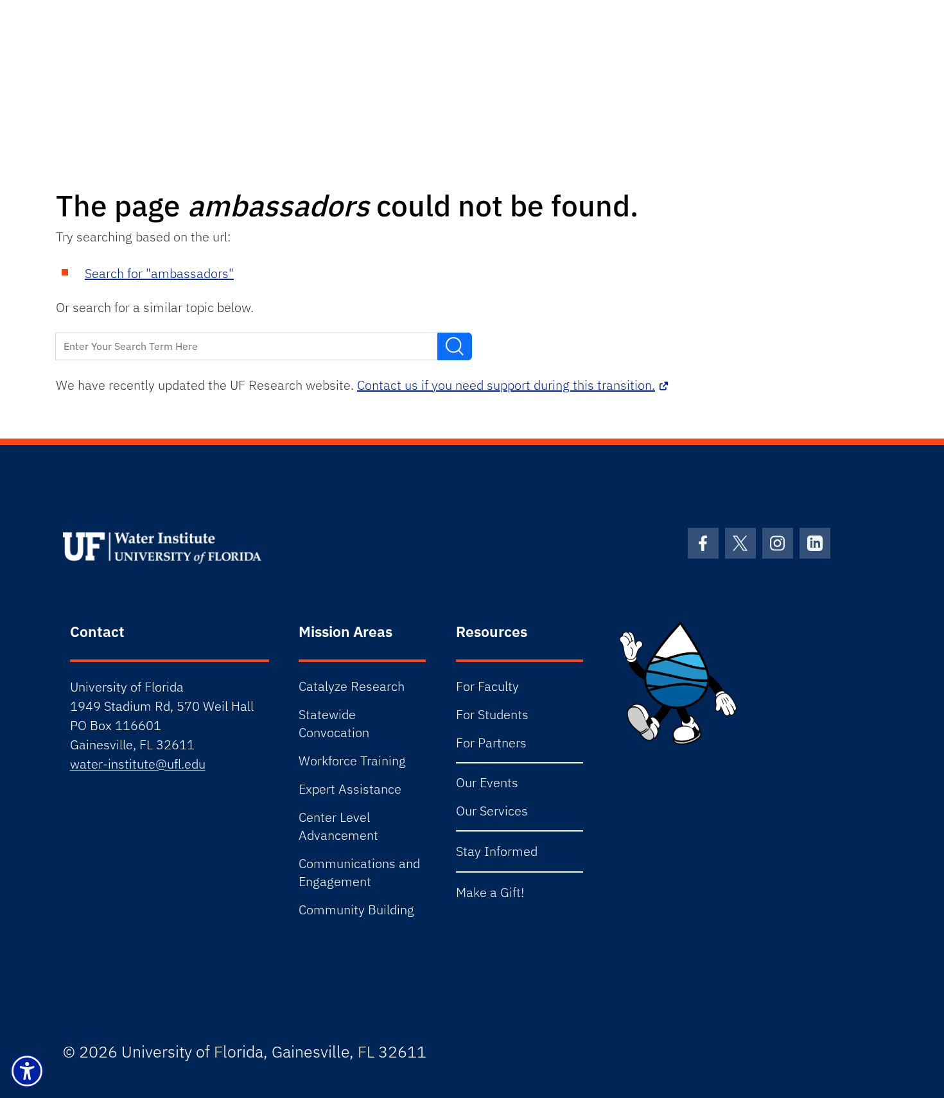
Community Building (356, 909)
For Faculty (487, 686)
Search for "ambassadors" (159, 273)
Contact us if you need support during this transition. (506, 385)
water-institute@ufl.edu (137, 763)
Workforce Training (352, 760)
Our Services (492, 810)
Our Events (487, 782)
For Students (492, 714)
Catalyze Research (352, 686)
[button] (27, 1071)
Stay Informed (497, 851)
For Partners (491, 742)
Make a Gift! (490, 892)
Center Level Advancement (338, 826)
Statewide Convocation (334, 723)
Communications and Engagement (359, 872)
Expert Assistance (350, 788)
